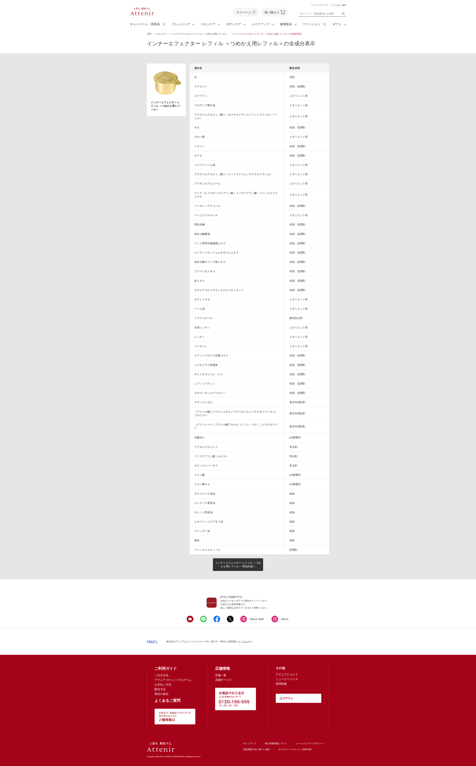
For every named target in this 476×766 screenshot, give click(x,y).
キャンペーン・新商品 (145, 24)
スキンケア (208, 24)
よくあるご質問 (339, 5)
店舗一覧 (220, 675)
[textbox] (322, 14)
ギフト (337, 24)
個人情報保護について (276, 743)
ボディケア (233, 24)
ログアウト (286, 698)
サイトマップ (249, 743)
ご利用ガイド (166, 668)
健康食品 (286, 24)
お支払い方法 (163, 684)
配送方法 (160, 689)
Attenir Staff (257, 619)
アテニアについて (320, 5)
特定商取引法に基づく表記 (256, 749)
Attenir (285, 619)
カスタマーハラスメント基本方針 (295, 749)
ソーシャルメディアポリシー (309, 743)
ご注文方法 (161, 675)
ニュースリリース (287, 679)
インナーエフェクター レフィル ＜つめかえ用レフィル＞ (199, 34)
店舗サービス (223, 679)
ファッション (311, 24)
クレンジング (181, 24)
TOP (149, 34)
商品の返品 (161, 693)
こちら (244, 641)
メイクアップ (260, 24)
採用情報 (281, 683)
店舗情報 (222, 668)
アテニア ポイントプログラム (173, 679)
